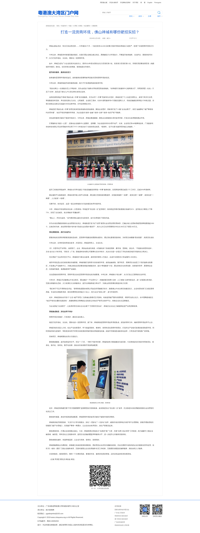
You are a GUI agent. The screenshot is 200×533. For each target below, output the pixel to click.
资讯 (130, 16)
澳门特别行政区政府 (121, 519)
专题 (70, 26)
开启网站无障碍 (125, 2)
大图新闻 (94, 26)
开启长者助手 (113, 2)
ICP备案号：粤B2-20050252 (48, 521)
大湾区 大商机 (77, 26)
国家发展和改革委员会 (122, 509)
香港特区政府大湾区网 (122, 525)
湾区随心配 (103, 2)
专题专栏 (64, 26)
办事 (149, 16)
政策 (140, 16)
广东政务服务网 (120, 522)
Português (157, 2)
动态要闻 (87, 26)
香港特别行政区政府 (121, 516)
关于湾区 (135, 2)
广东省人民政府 (120, 513)
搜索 (160, 12)
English (150, 2)
